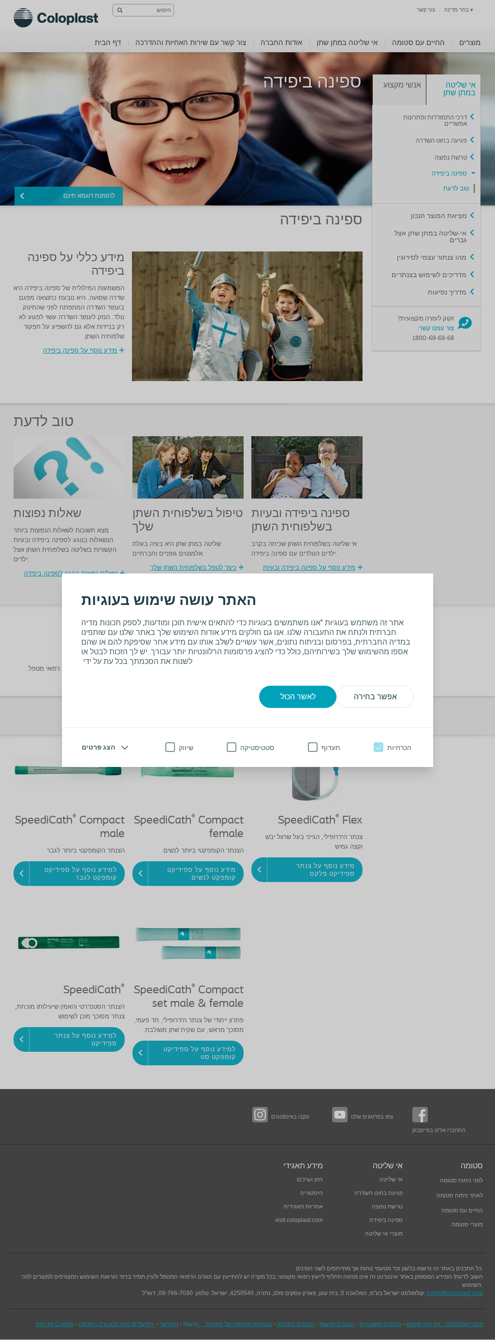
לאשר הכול (298, 696)
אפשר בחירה (375, 696)
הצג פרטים (98, 747)
